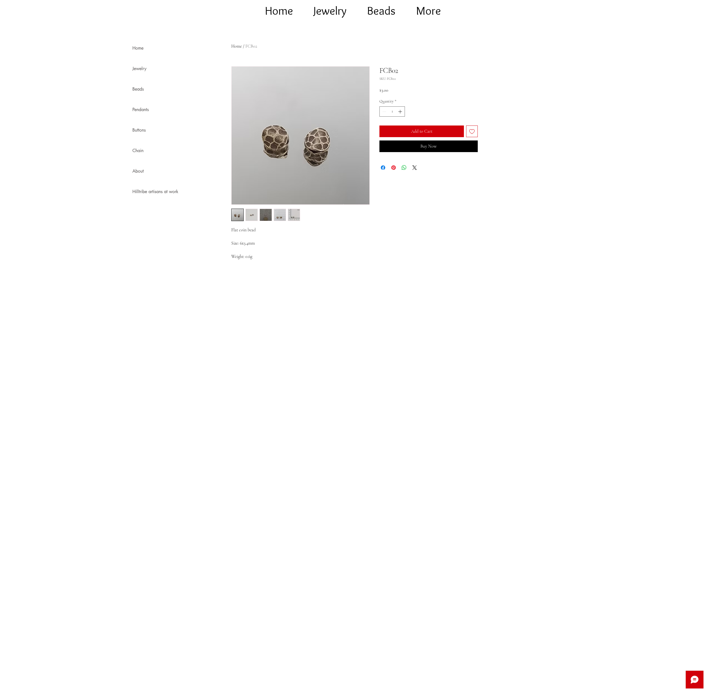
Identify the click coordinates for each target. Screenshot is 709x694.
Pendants (140, 109)
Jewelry (139, 68)
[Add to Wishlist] (472, 131)
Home (137, 48)
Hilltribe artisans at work (155, 191)
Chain (137, 150)
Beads (138, 89)
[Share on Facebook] (383, 167)
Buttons (139, 130)
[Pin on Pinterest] (393, 167)
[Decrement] (383, 111)
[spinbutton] (392, 111)
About (138, 171)
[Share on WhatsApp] (404, 167)
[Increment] (400, 111)
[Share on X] (414, 167)
